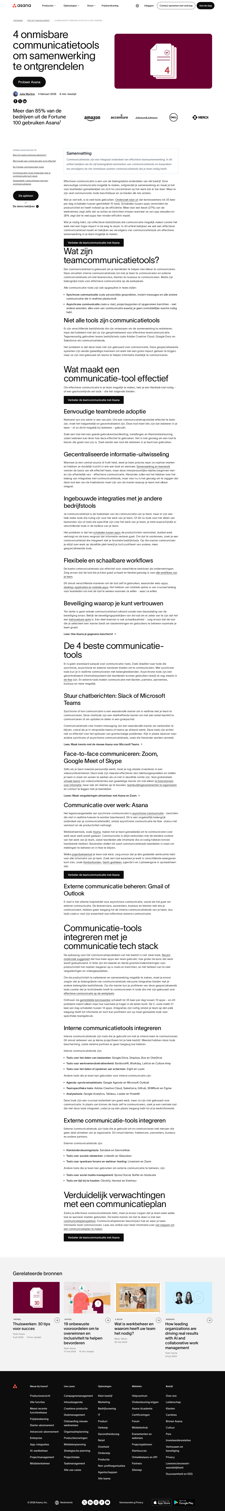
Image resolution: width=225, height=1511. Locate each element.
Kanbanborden (92, 862)
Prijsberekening (110, 5)
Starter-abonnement (42, 1425)
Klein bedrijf (105, 1395)
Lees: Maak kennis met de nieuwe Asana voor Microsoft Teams (101, 744)
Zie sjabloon (25, 195)
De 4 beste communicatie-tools (28, 167)
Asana (97, 831)
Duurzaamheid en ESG (179, 1473)
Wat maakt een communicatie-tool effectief (34, 161)
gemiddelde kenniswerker (95, 999)
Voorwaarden (126, 1502)
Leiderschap (173, 1402)
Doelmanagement (74, 1414)
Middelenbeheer (40, 1463)
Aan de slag (205, 5)
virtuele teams (72, 780)
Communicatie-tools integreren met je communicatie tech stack (31, 174)
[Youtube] (107, 1502)
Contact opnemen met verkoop (176, 5)
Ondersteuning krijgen (145, 1402)
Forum (135, 1421)
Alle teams (104, 1478)
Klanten (170, 1408)
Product (102, 1421)
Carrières (171, 1414)
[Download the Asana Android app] (184, 1502)
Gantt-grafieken (112, 862)
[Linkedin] (90, 1502)
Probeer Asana (29, 82)
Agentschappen (107, 1472)
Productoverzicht (40, 1395)
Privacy (170, 1457)
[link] (18, 21)
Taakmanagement (74, 1463)
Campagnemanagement (78, 1395)
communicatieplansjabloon (80, 1220)
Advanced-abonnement (44, 1431)
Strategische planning (77, 1450)
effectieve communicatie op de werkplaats (89, 993)
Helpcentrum (139, 1395)
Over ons (171, 1395)
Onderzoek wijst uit (126, 199)
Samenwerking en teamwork (153, 466)
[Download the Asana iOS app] (162, 1502)
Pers (168, 1433)
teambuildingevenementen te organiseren (152, 784)
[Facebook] (101, 1502)
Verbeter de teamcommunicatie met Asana (94, 242)
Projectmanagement (42, 1457)
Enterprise (36, 1437)
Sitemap (137, 1469)
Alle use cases (72, 1469)
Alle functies (37, 1402)
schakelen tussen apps (107, 532)
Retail (101, 1440)
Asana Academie (142, 1408)
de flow (68, 679)
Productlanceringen (75, 1437)
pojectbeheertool (82, 854)
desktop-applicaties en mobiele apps (86, 587)
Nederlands (66, 1502)
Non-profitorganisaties (111, 1465)
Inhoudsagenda (73, 1402)
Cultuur (170, 1427)
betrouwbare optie (80, 619)
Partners (137, 1463)
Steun (90, 5)
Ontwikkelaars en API (144, 1457)
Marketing (104, 1402)
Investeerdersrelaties (178, 1440)
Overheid (103, 1446)
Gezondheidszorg (108, 1433)
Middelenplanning (75, 1444)
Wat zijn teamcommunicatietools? (30, 155)
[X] (84, 1502)
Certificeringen (141, 1414)
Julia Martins (27, 93)
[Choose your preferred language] (137, 5)
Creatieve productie (76, 1408)
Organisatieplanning (76, 1431)
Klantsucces (139, 1450)
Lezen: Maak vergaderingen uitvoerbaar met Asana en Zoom (100, 795)
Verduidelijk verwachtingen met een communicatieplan (30, 182)
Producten (47, 5)
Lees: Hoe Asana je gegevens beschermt (88, 633)
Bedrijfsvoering (107, 1408)
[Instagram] (96, 1502)
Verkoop (103, 1427)
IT (99, 1414)
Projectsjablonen (142, 1444)
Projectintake (72, 1457)
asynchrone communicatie (148, 813)
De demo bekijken (24, 206)
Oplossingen (70, 5)
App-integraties (39, 1444)
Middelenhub (140, 1427)
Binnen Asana (174, 1421)
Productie (104, 1459)
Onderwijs (104, 1452)
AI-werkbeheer (39, 1450)
